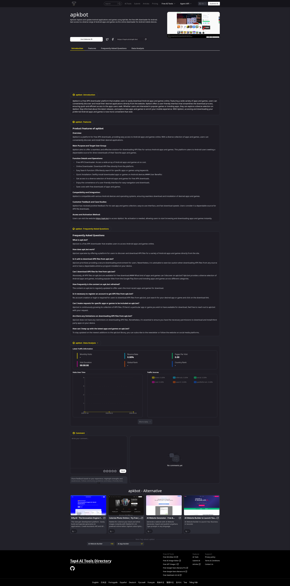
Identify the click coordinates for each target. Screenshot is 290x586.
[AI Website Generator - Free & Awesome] (164, 505)
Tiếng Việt (193, 582)
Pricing (155, 3)
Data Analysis (138, 48)
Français (151, 582)
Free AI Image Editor (171, 561)
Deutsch (132, 582)
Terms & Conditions (212, 561)
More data (143, 421)
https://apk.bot (102, 218)
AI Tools (128, 3)
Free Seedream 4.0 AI (171, 575)
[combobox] (202, 3)
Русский (141, 582)
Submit (137, 3)
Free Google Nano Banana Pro (174, 568)
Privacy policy (210, 557)
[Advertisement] (145, 70)
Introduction (77, 48)
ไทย (185, 582)
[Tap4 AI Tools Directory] (73, 3)
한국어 (178, 582)
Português (113, 582)
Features (92, 48)
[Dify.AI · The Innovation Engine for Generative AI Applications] (88, 505)
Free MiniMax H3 (169, 557)
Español (123, 582)
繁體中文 (170, 582)
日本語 (103, 582)
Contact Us (209, 564)
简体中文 (160, 582)
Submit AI (196, 561)
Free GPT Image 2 (169, 564)
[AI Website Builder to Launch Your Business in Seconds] (202, 505)
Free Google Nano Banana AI (174, 571)
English (95, 582)
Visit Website (85, 39)
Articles (146, 3)
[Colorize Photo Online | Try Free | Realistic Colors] (126, 505)
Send (123, 471)
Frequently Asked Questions (114, 48)
